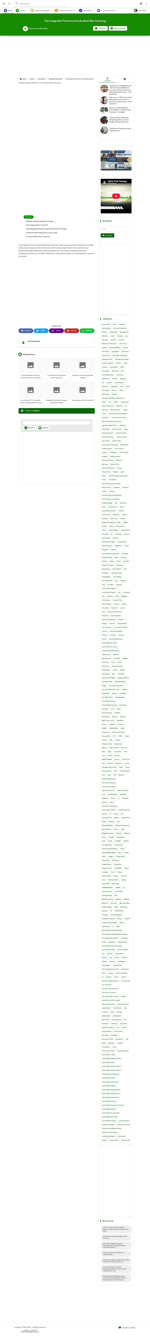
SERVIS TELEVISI (107, 759)
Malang (126, 899)
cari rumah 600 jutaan (116, 685)
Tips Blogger (121, 961)
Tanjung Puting (106, 771)
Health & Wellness (115, 347)
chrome (104, 631)
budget (104, 685)
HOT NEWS (118, 868)
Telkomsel (119, 406)
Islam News (105, 351)
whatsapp (105, 709)
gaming (119, 1012)
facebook (123, 580)
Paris (125, 751)
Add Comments (119, 28)
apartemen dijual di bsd (109, 425)
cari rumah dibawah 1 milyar (110, 689)
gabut (112, 1012)
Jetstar (124, 604)
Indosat (115, 876)
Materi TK (105, 903)
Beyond (122, 716)
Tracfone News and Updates (110, 499)
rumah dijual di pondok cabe (110, 553)
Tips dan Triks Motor (108, 468)
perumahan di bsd (107, 1039)
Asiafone (111, 821)
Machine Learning (107, 899)
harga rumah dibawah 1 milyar (111, 522)
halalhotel (105, 798)
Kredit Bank (115, 884)
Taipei (121, 767)
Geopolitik (115, 371)
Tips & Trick (114, 518)
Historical (105, 410)
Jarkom (115, 670)
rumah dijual (113, 367)
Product (114, 378)
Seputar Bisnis (122, 942)
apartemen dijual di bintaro (110, 981)
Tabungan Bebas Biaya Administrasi (113, 398)
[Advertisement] (75, 54)
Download (105, 534)
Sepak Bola (111, 942)
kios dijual (125, 798)
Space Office (119, 953)
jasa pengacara (116, 1019)
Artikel (104, 821)
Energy (119, 468)
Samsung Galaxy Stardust (110, 938)
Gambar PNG (120, 856)
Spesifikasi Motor (120, 681)
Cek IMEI (117, 841)
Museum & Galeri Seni (115, 612)
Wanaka (121, 775)
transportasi (124, 402)
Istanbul (117, 740)
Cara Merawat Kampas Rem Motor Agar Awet (56, 376)
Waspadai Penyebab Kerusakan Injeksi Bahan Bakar (56, 401)
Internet (114, 390)
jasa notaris (105, 1019)
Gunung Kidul (106, 736)
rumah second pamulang (109, 1132)
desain (127, 546)
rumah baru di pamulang (109, 806)
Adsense (110, 596)
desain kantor (106, 1008)
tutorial (125, 347)
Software (115, 538)
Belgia (112, 561)
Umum (104, 402)
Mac (116, 895)
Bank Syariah (124, 445)
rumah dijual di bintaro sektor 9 (111, 1070)
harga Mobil (105, 693)
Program (127, 918)
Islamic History (106, 604)
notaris (104, 639)
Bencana (114, 716)
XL (102, 977)
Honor (113, 872)
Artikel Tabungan (107, 503)
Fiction (104, 479)
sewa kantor (123, 705)
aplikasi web (105, 378)
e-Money (105, 635)
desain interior (106, 487)
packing (104, 802)
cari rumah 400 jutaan (121, 627)
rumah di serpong (122, 1051)
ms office (110, 584)
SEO (125, 569)
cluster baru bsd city (108, 790)
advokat (108, 977)
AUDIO (125, 522)
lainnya (124, 1027)
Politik (110, 755)
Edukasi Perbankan (108, 406)
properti (104, 367)
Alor (122, 814)
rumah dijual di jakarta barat (110, 650)
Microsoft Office (125, 903)
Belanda (104, 561)
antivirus (124, 977)
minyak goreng (106, 1031)
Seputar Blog (106, 538)
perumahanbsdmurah (115, 639)
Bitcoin (116, 829)
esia (125, 1008)
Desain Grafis (125, 530)
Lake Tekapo (105, 674)
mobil (112, 336)
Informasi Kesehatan (120, 328)
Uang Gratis (125, 969)
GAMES (104, 728)
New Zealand (117, 569)
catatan (123, 996)
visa (119, 592)
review (104, 413)
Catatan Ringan (113, 530)
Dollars (122, 849)
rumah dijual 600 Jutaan (109, 643)
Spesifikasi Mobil (107, 681)
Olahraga (118, 534)
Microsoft (114, 903)
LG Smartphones (107, 891)
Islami (114, 324)
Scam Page (124, 938)
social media (121, 1136)
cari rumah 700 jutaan (109, 992)
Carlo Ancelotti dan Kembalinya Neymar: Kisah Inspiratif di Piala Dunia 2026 (115, 1229)
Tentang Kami (106, 577)
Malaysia (119, 460)
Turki (103, 775)
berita (126, 363)
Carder (110, 841)
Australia (123, 557)
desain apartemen (123, 1004)
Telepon (104, 961)
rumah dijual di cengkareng (110, 1074)
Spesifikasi (105, 573)
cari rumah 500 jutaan (109, 786)
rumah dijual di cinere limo (110, 1082)
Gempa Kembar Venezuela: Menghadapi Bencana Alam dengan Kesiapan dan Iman (119, 120)
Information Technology (119, 355)
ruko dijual (122, 693)
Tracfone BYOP (125, 771)
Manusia (104, 748)
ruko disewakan (120, 697)
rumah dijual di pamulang (109, 445)
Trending (122, 324)
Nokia (103, 507)
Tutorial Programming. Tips (110, 969)
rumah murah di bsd (123, 1124)
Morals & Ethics (115, 410)
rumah (114, 1047)
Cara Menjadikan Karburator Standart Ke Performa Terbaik (46, 229)
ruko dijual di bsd (107, 697)
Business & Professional (109, 343)
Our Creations (119, 448)
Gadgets (110, 856)
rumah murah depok (108, 1124)
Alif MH (28, 1327)
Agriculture (125, 351)
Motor (121, 390)
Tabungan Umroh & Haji (109, 767)
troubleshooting (107, 557)
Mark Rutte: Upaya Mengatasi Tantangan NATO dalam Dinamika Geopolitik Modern (114, 1245)
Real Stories (105, 394)
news (122, 371)
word (112, 709)
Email (119, 662)
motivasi (121, 635)
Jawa (103, 880)
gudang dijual (117, 1016)
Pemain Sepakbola (116, 915)
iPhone (113, 798)
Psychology (105, 371)
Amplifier (117, 713)
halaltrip (124, 689)
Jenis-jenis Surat (113, 880)
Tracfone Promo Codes (118, 417)
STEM (122, 367)
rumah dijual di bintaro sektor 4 (111, 1066)
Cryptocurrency (107, 448)
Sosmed (110, 763)
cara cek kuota (122, 623)
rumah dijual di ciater (108, 1078)
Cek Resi (125, 841)
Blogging (124, 596)
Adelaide (115, 654)
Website (115, 472)
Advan (119, 709)
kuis (118, 1027)
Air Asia (104, 526)
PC (111, 911)
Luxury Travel (106, 514)
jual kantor (105, 1023)
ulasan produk (125, 1140)
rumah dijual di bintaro (109, 511)
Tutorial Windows (107, 580)
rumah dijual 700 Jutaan (109, 647)
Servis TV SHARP (122, 949)
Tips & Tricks (106, 441)
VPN (115, 775)
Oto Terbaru (113, 479)
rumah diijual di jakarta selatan (111, 1058)
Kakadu (122, 670)
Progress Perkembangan (109, 922)
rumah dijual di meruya (109, 1101)
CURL (103, 841)
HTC (114, 736)
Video (103, 973)
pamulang (105, 1035)
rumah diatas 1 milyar (108, 1054)
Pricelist (117, 755)
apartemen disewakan (109, 619)
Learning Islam (106, 328)
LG (124, 887)
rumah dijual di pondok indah (111, 1113)
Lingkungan (114, 386)
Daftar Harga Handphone (110, 849)
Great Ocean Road (118, 732)
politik (104, 1043)
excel (103, 794)
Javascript (119, 375)
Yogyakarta (118, 546)
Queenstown (106, 926)
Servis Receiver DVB (108, 949)
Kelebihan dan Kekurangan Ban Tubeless (40, 221)
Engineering (113, 332)
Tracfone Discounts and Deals (111, 483)
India (110, 740)
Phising (119, 918)
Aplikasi (116, 817)
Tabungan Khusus (116, 573)
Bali (116, 503)
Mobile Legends (107, 907)
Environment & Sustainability (118, 413)
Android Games (107, 817)
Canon (104, 530)
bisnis (121, 507)
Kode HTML (105, 884)
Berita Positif (106, 324)
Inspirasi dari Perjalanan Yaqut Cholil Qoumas (115, 1237)
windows (109, 382)
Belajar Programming (122, 825)
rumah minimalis (124, 1121)
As (126, 406)
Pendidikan (113, 452)
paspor (111, 802)
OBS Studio (123, 907)
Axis (118, 821)
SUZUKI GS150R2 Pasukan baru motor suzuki (41, 233)
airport (116, 977)
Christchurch (106, 600)
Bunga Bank (120, 837)
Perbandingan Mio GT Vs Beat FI (37, 225)
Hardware (105, 872)
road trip (119, 584)
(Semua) (104, 814)
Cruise (113, 662)
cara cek (112, 623)
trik (103, 382)
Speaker (104, 957)
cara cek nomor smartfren (110, 988)
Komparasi (105, 608)
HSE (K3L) (105, 336)
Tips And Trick (114, 464)
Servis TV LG (126, 759)
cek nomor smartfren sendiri (111, 1000)
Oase (103, 751)
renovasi (120, 1043)
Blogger (125, 658)
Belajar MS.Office (107, 825)
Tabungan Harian (107, 359)
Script (104, 942)
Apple (116, 557)
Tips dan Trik (106, 355)
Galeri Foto (105, 666)
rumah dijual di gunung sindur (111, 1089)
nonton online (118, 1031)
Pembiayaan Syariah (108, 918)
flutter (116, 402)
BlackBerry (120, 720)
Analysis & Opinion (107, 363)
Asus (117, 596)
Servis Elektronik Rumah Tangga (112, 946)
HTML (120, 736)
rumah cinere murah (108, 1051)
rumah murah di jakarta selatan (111, 1128)
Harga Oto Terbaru (108, 565)
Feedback (44, 428)
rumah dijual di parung (109, 1109)
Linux (103, 612)
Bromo (104, 837)
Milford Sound (114, 748)
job (125, 1019)
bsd (116, 580)
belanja (120, 619)
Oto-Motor (105, 417)
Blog (122, 829)
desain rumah (116, 441)
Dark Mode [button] (142, 10)
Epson (120, 852)
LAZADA (117, 887)
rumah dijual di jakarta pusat (111, 1093)
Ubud (109, 775)
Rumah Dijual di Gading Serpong (112, 930)
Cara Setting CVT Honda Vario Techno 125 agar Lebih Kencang (30, 401)
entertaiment (117, 1008)
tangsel (104, 1140)
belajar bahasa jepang (109, 779)
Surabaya (105, 518)
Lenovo (122, 608)
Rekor (118, 926)
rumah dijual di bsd (108, 375)
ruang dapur (105, 1047)
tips (126, 336)
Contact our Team (126, 1327)
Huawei (104, 740)
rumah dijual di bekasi (108, 810)
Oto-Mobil (121, 674)
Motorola (124, 748)
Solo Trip (110, 953)
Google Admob (106, 864)
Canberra (121, 724)
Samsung (105, 464)
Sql (111, 957)
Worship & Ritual (107, 546)
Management (124, 332)
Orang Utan (117, 751)
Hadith (127, 736)
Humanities (105, 390)
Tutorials (113, 340)
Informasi (124, 876)
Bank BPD (117, 658)
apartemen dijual (121, 433)
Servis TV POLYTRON (108, 678)
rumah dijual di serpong (109, 705)
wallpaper (117, 487)
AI (110, 814)
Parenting (105, 915)
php (127, 1039)
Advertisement (106, 658)
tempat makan (113, 1140)
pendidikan (114, 1035)
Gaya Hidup (105, 860)
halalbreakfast (112, 794)
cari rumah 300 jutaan (109, 783)
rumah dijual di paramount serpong (113, 1105)
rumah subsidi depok (108, 1136)
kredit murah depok (108, 1027)
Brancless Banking (107, 460)
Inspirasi (121, 340)
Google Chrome (107, 868)
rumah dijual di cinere (108, 701)
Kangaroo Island (107, 744)
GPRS (103, 856)
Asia (121, 386)
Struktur (124, 957)
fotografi (105, 456)
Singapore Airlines (123, 678)
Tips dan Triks (106, 472)
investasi (113, 635)
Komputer (114, 608)
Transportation (122, 542)
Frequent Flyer (117, 600)
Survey (127, 763)
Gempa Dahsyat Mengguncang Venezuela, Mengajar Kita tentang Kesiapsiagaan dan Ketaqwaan (114, 1278)
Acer (103, 596)
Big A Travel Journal (108, 720)
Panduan (104, 452)
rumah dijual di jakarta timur (110, 1097)
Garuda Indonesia (117, 666)
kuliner (104, 476)
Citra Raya (105, 662)
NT (112, 534)
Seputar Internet (122, 437)
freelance (105, 1012)
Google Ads (117, 864)
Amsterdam (105, 716)
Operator (105, 911)
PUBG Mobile (119, 911)
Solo (103, 953)
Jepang (123, 880)
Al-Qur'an (125, 487)
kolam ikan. (123, 1023)
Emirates (126, 561)
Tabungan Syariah (107, 433)
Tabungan (105, 340)
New (113, 674)
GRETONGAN (113, 728)
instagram (105, 549)
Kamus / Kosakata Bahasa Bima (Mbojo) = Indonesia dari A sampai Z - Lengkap (120, 110)
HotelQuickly (106, 670)
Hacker (126, 868)
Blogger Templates (108, 833)
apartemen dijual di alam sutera (112, 421)
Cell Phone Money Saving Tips (118, 476)
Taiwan (128, 767)
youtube (121, 511)
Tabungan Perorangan (122, 359)
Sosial (127, 386)
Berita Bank (105, 429)
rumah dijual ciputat (108, 1062)
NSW (115, 907)
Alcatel (116, 814)
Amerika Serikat (107, 713)
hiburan (114, 693)
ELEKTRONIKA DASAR (108, 852)
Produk (104, 491)
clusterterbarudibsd (115, 631)
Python (122, 922)
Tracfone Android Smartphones (111, 495)
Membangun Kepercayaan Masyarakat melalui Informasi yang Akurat (116, 1261)
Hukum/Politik (106, 876)
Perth (103, 755)
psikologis (111, 1043)
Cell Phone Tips (116, 429)
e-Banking (122, 425)
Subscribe (108, 235)
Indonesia (105, 386)
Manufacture (106, 569)
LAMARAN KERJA (107, 887)
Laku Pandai (118, 891)
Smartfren (105, 615)
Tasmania (112, 491)
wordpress (126, 592)
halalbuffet (123, 794)
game (122, 472)
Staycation (118, 763)
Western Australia (121, 973)
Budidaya (112, 724)
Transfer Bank (123, 452)
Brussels (111, 837)
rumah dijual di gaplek (108, 1085)
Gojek (122, 728)
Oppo (109, 751)
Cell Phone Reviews (108, 437)
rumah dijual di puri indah (109, 1117)
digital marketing (122, 790)
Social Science (112, 507)
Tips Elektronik (117, 965)
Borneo (104, 724)
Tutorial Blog (117, 577)
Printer (124, 514)
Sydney (125, 410)
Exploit (127, 852)
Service (117, 759)
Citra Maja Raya (107, 845)
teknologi (125, 553)
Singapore (123, 378)
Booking (118, 833)
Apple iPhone (126, 817)
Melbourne (116, 514)
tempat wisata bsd (124, 810)
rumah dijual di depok (108, 592)
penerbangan (119, 382)
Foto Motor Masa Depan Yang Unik (38, 236)
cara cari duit (125, 981)
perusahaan (119, 1039)
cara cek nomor (107, 985)
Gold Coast (115, 860)
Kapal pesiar (118, 744)
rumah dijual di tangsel (109, 1121)
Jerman (116, 604)
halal (103, 584)
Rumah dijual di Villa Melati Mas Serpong (114, 934)
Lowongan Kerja (107, 895)
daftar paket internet (108, 1004)
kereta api (114, 1023)
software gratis (115, 456)
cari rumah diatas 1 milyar (110, 996)
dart (110, 402)
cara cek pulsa (106, 627)
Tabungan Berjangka (108, 542)
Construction (119, 845)
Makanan (118, 899)
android (104, 347)
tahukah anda (106, 654)
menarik (113, 549)
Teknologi (120, 336)
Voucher (110, 973)
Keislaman (123, 503)
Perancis (126, 534)
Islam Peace (123, 343)
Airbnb (111, 526)
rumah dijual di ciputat (109, 588)
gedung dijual (106, 1016)
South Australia (116, 615)
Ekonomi (104, 332)
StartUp (116, 957)
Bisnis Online (120, 526)
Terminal (112, 961)
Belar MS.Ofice (106, 829)
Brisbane (126, 833)
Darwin (118, 561)
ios (118, 798)
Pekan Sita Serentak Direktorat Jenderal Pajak (113, 1253)
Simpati (114, 394)
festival (122, 518)
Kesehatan (119, 565)
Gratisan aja (106, 732)
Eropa (126, 429)
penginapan (115, 351)
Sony (103, 763)
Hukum (119, 872)
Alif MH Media (34, 341)
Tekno (115, 771)
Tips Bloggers (106, 965)
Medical (118, 363)
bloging (104, 623)
